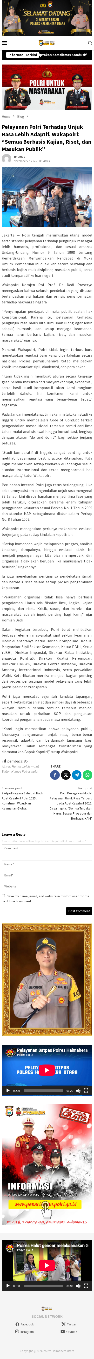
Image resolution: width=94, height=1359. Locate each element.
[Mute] (78, 1090)
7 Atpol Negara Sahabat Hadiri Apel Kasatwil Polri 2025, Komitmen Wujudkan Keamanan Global (23, 798)
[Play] (8, 1090)
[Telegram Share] (76, 775)
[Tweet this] (66, 775)
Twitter (71, 1324)
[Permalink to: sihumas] (6, 158)
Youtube (71, 1332)
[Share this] (55, 775)
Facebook (27, 1324)
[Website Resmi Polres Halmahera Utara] (47, 42)
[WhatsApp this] (87, 775)
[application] (47, 1070)
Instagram (27, 1332)
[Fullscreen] (86, 1090)
